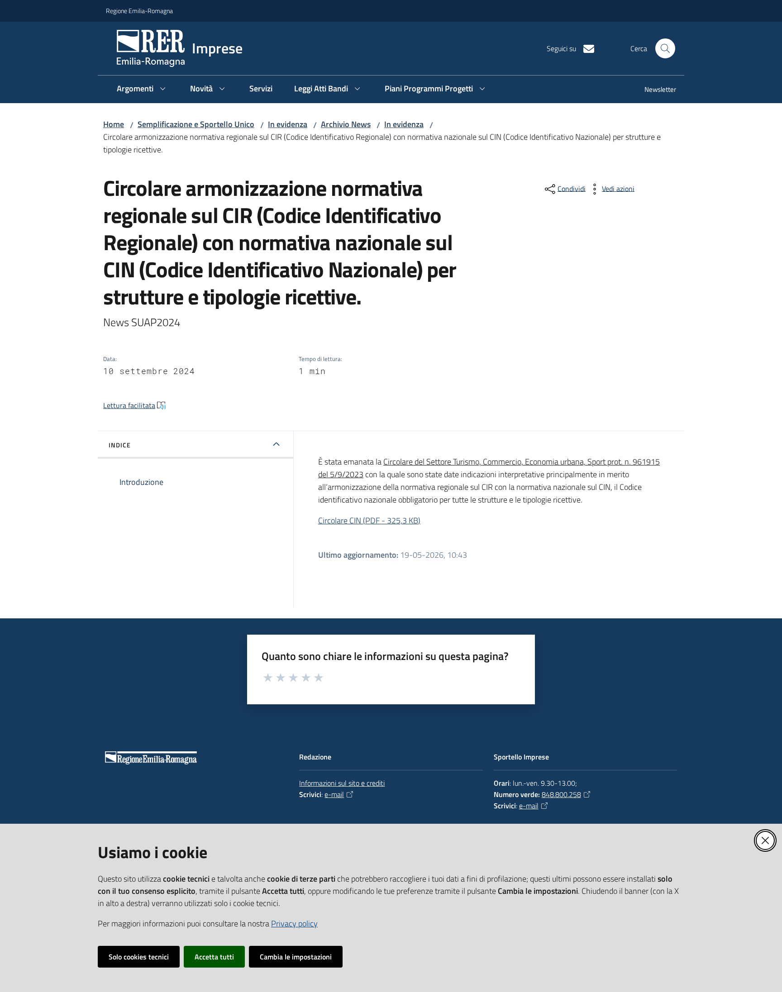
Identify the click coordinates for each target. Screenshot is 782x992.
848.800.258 (561, 794)
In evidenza (287, 124)
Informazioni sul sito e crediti (342, 783)
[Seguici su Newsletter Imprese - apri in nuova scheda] (585, 48)
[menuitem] (655, 90)
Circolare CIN (369, 520)
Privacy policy (294, 923)
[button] (665, 48)
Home (113, 124)
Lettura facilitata (129, 405)
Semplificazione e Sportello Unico (196, 124)
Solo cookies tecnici (139, 956)
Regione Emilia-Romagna (139, 10)
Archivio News (346, 124)
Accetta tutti (214, 956)
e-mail (334, 794)
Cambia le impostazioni (296, 956)
